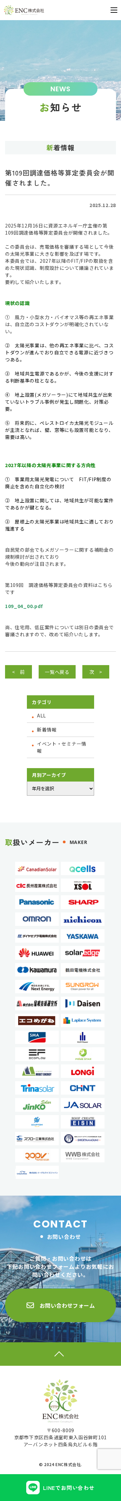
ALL (41, 715)
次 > (95, 671)
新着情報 (47, 729)
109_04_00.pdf (24, 606)
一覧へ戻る (57, 671)
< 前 (18, 671)
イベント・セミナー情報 (61, 747)
